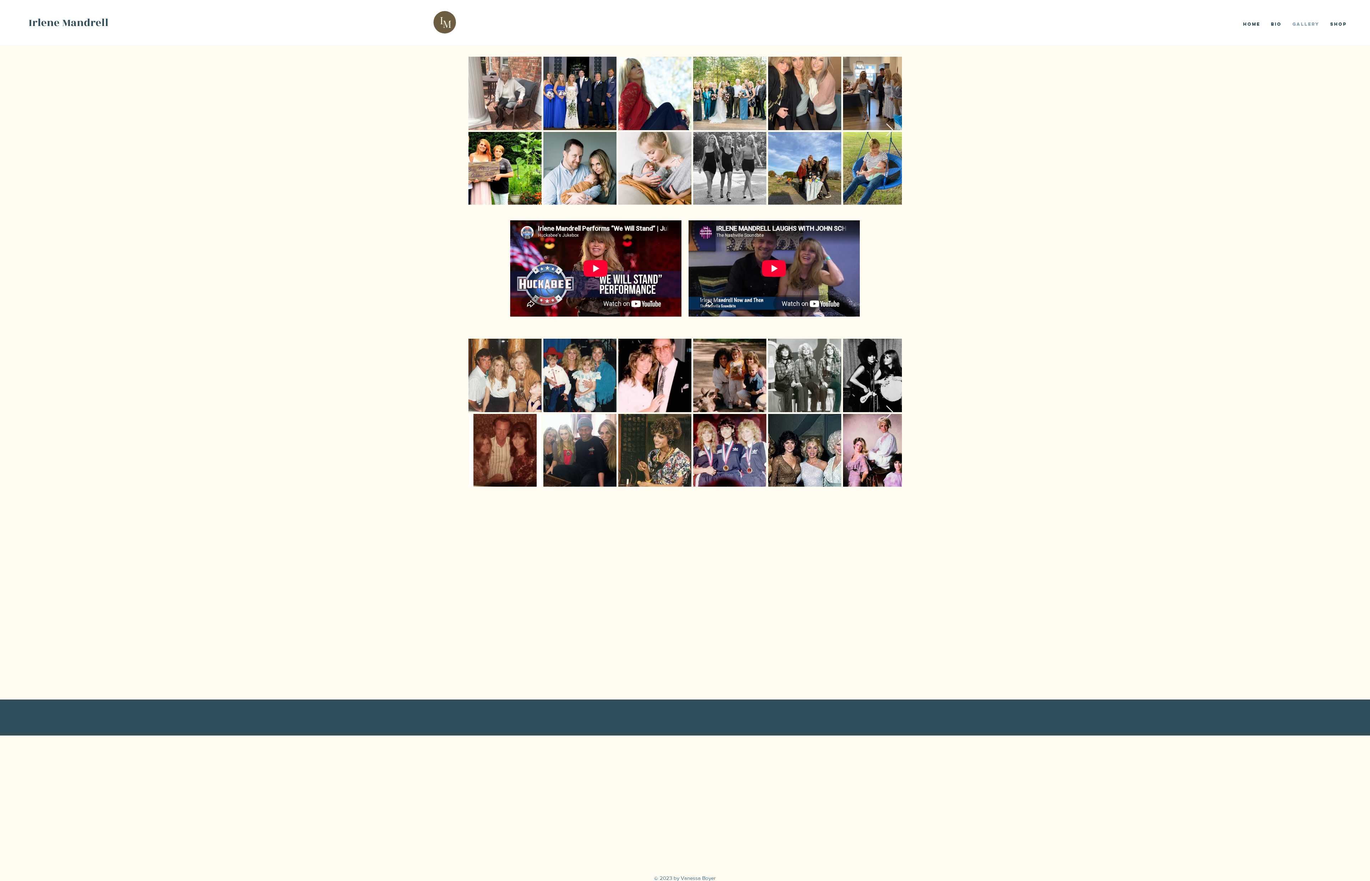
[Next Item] (890, 130)
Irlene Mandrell (68, 23)
